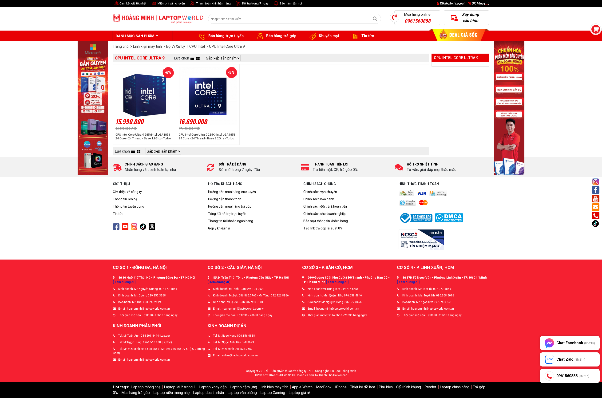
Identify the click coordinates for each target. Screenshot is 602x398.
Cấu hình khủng (408, 387)
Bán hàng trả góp (280, 36)
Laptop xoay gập (213, 387)
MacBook (324, 387)
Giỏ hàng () (480, 3)
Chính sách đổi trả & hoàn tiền (325, 206)
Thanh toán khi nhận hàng (213, 3)
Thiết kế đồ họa (362, 387)
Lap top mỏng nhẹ (145, 387)
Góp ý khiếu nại (219, 228)
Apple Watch (302, 387)
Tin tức (367, 36)
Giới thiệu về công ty (127, 192)
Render (430, 387)
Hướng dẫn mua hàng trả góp (229, 206)
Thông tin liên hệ (125, 199)
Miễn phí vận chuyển (171, 3)
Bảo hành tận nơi (290, 3)
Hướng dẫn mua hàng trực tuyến (232, 192)
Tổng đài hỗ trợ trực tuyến (227, 214)
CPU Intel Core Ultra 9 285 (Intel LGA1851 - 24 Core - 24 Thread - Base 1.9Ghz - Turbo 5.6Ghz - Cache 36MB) (143, 136)
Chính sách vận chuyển (320, 192)
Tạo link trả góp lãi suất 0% (323, 228)
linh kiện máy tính (274, 387)
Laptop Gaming (272, 392)
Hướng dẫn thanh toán (224, 199)
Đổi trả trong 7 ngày (254, 3)
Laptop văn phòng (242, 392)
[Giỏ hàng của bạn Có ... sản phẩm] (596, 29)
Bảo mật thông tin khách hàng (325, 221)
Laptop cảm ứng (243, 387)
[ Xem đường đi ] (124, 282)
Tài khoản (446, 3)
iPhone (341, 387)
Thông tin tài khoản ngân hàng (230, 221)
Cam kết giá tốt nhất (132, 3)
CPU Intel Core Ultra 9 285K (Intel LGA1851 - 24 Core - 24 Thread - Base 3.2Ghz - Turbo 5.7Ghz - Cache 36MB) (208, 136)
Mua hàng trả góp (135, 392)
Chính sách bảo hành (318, 199)
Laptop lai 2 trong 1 (180, 387)
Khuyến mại (328, 36)
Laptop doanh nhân (208, 392)
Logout (459, 3)
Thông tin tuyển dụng (128, 206)
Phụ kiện (386, 387)
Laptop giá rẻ (299, 392)
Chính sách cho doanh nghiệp (324, 214)
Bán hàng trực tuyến (225, 36)
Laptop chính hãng (454, 387)
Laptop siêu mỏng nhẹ (171, 392)
